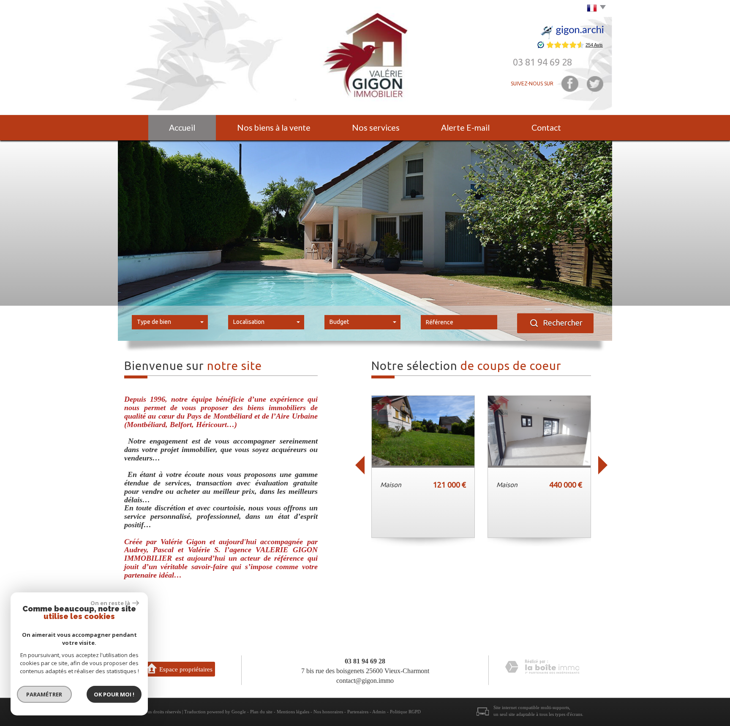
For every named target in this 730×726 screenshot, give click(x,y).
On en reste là (110, 603)
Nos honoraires (328, 711)
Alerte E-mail (465, 127)
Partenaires (357, 711)
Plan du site (261, 711)
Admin (379, 711)
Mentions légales (293, 711)
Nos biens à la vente (274, 127)
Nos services (376, 127)
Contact (546, 127)
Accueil (182, 127)
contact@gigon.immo (365, 680)
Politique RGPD (405, 711)
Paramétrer (45, 694)
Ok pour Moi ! (114, 694)
